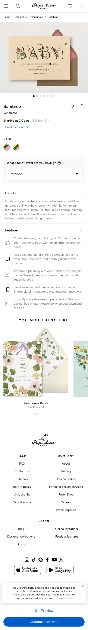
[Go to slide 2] (37, 96)
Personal (16, 174)
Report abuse (22, 502)
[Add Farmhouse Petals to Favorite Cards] (35, 413)
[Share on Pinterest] (40, 559)
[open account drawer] (82, 6)
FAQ (22, 463)
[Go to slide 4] (44, 96)
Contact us (22, 471)
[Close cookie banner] (83, 585)
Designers (21, 17)
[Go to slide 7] (54, 96)
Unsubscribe (22, 494)
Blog (21, 529)
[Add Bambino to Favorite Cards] (71, 106)
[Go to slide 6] (51, 96)
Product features (66, 536)
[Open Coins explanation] (47, 121)
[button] (59, 163)
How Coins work (16, 127)
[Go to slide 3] (40, 96)
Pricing (66, 471)
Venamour (37, 17)
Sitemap (22, 479)
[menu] (6, 6)
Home (6, 17)
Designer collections (21, 536)
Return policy (22, 487)
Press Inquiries (66, 510)
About (66, 463)
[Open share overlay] (82, 106)
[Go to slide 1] (34, 96)
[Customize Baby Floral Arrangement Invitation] (44, 57)
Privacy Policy (64, 598)
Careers (66, 502)
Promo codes (66, 479)
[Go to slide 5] (47, 96)
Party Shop (66, 494)
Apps (21, 544)
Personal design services (66, 487)
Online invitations (67, 529)
